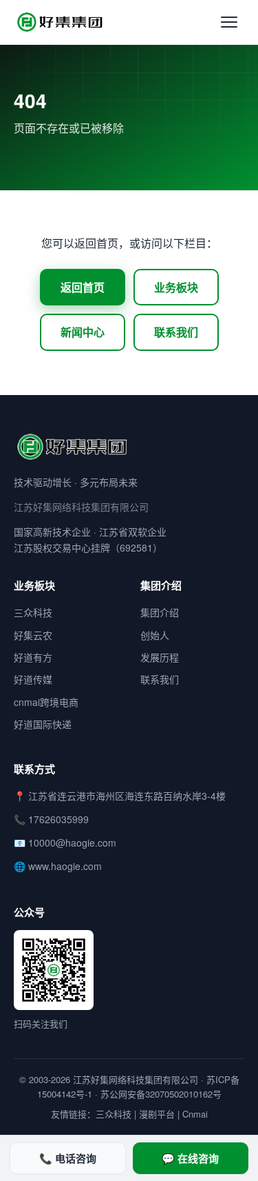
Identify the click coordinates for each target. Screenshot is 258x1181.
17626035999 (58, 819)
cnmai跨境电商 (46, 702)
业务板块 (176, 287)
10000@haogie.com (72, 842)
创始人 (154, 635)
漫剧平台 (157, 1113)
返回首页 (83, 287)
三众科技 (33, 612)
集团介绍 (159, 612)
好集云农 (33, 635)
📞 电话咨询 (67, 1158)
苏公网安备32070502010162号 (161, 1093)
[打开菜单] (229, 22)
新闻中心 (83, 332)
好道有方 (33, 657)
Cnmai (195, 1113)
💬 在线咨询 (190, 1158)
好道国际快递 (43, 724)
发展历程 (159, 657)
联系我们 (176, 332)
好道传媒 (33, 679)
